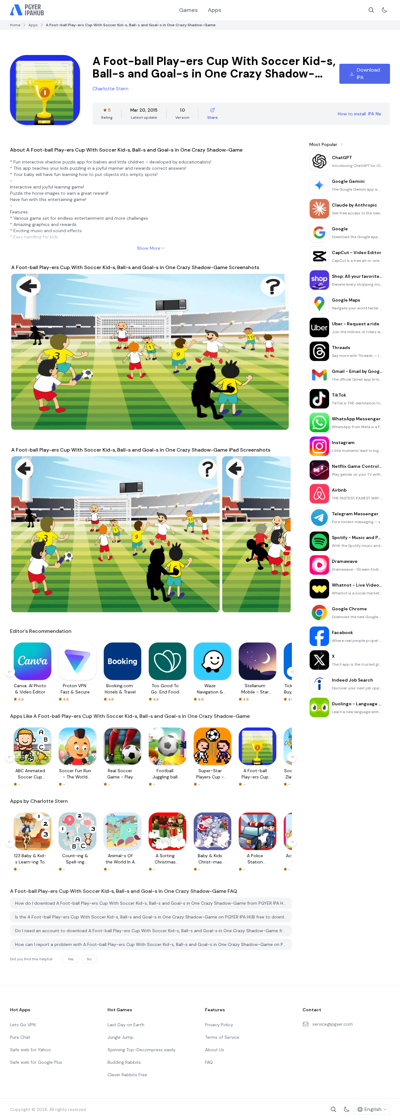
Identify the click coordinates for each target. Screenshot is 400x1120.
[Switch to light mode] (384, 10)
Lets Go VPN (23, 1025)
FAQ (209, 1062)
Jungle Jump (120, 1037)
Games (188, 10)
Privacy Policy (219, 1025)
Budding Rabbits (124, 1062)
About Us (214, 1049)
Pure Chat (20, 1037)
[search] (371, 10)
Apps (214, 10)
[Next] (280, 352)
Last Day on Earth (126, 1025)
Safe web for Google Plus (36, 1062)
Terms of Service (222, 1037)
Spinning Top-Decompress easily (142, 1049)
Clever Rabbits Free (127, 1075)
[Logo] (27, 10)
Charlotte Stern (110, 88)
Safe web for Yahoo (30, 1049)
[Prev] (22, 352)
